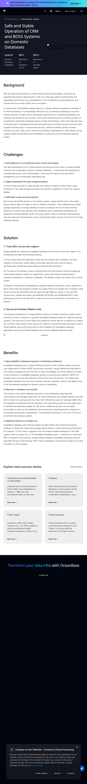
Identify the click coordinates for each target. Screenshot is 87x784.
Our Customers (11, 19)
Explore (75, 4)
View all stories (76, 467)
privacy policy (37, 765)
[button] (81, 768)
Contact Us (43, 575)
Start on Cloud (70, 11)
